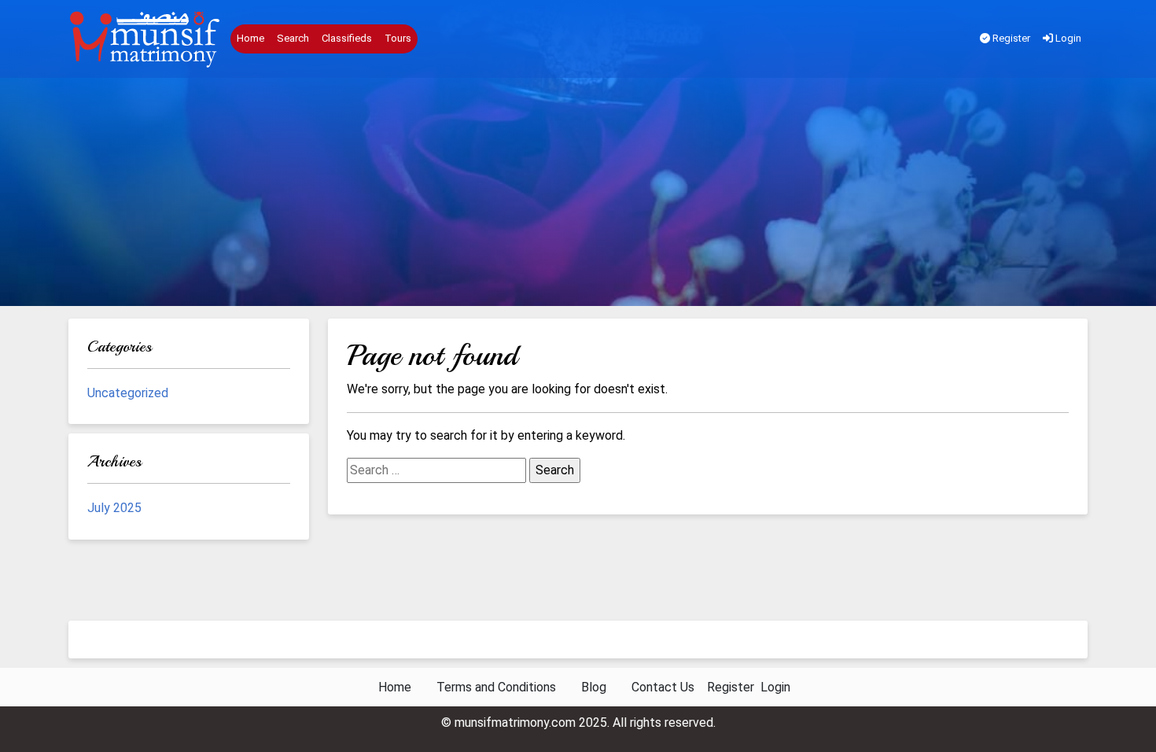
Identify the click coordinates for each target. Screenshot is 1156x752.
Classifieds (347, 38)
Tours (398, 38)
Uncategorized (127, 392)
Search (293, 38)
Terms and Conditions (496, 687)
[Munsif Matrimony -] (146, 39)
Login (1067, 38)
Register (1010, 38)
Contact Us (662, 687)
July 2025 (114, 507)
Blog (593, 687)
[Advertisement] (578, 196)
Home (250, 38)
